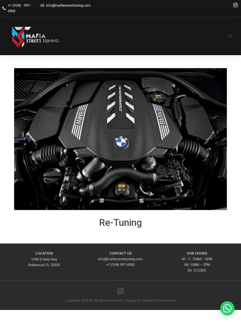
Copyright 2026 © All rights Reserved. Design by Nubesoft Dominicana (120, 300)
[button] (230, 36)
